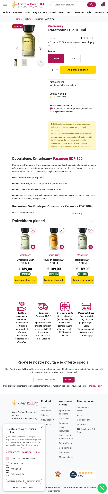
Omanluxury (55, 26)
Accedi (80, 415)
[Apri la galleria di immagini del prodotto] (41, 62)
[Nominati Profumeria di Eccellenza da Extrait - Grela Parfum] (57, 474)
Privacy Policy (95, 386)
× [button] (41, 427)
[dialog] (24, 457)
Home (17, 19)
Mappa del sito (66, 457)
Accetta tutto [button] (14, 481)
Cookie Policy (65, 448)
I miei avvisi (82, 424)
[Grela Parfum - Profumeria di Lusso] (25, 403)
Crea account (83, 420)
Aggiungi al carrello (78, 69)
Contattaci (64, 452)
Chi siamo (64, 418)
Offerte (44, 415)
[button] (24, 452)
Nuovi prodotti (48, 420)
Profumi (27, 19)
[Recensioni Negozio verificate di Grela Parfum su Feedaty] (83, 474)
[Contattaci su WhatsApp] (102, 488)
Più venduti (46, 424)
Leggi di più (26, 448)
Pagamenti (64, 423)
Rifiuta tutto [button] (33, 481)
